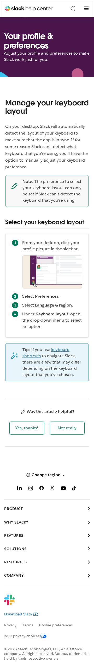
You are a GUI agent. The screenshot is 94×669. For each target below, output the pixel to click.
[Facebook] (41, 489)
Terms (28, 625)
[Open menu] (86, 8)
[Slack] (42, 603)
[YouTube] (63, 489)
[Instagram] (30, 489)
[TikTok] (74, 489)
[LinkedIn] (19, 489)
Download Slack (18, 614)
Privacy (10, 625)
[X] (52, 489)
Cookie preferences (56, 625)
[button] (26, 428)
